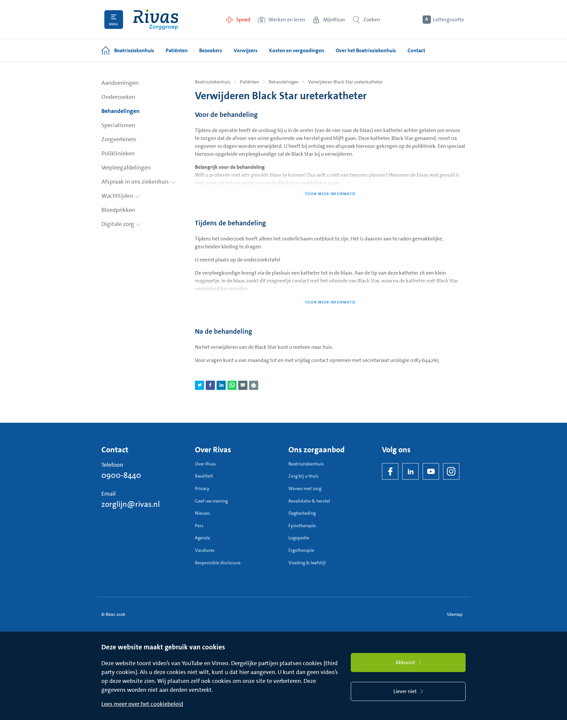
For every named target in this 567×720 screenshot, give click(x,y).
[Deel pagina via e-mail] (242, 385)
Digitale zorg (118, 224)
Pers (199, 526)
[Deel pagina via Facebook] (210, 385)
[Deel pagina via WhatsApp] (232, 385)
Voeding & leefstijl (307, 563)
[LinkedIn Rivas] (410, 471)
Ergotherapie (301, 550)
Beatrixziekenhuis (212, 82)
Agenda (202, 538)
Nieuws (202, 513)
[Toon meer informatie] (330, 181)
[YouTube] (431, 471)
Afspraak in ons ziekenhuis (135, 182)
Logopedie (298, 538)
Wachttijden (118, 196)
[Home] (155, 19)
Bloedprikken (118, 210)
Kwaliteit (204, 476)
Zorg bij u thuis (303, 476)
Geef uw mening (211, 501)
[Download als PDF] (253, 385)
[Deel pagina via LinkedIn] (221, 385)
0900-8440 (121, 475)
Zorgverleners (118, 139)
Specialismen (118, 125)
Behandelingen (120, 111)
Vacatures (205, 550)
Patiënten (249, 82)
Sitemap (454, 614)
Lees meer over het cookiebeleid (142, 704)
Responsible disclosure (218, 563)
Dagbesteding (302, 513)
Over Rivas (205, 464)
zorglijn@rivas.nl (130, 504)
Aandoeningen (119, 83)
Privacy (202, 488)
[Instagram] (451, 471)
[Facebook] (390, 471)
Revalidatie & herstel (309, 501)
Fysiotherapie (302, 526)
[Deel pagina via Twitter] (199, 385)
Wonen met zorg (304, 488)
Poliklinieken (118, 153)
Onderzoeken (118, 97)
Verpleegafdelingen (126, 167)
